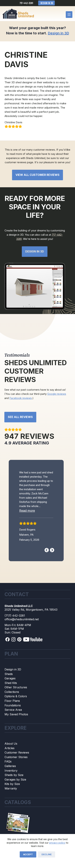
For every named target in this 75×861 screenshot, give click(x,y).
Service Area (13, 724)
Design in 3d (34, 251)
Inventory (11, 784)
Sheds (9, 688)
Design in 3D (46, 3)
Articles (9, 762)
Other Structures (16, 701)
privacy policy (57, 842)
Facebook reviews (20, 398)
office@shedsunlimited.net (22, 633)
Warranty (11, 803)
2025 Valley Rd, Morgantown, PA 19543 (31, 624)
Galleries (10, 780)
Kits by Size (12, 798)
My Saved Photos (16, 728)
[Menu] (69, 14)
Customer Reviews (17, 767)
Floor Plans (12, 715)
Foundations (13, 719)
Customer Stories (16, 771)
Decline (47, 854)
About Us (11, 758)
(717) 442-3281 (15, 630)
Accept (28, 854)
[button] (32, 530)
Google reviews (56, 394)
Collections (12, 706)
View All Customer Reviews (37, 175)
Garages (10, 692)
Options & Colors (16, 710)
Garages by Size (15, 794)
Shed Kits (11, 697)
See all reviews (20, 417)
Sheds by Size (14, 789)
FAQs (8, 776)
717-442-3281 (26, 3)
